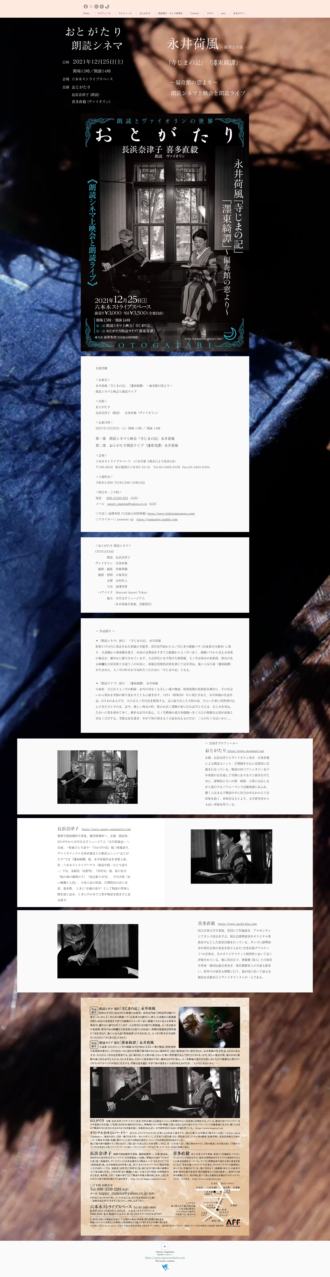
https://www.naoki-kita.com (237, 923)
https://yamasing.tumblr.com (157, 519)
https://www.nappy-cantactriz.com (106, 829)
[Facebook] (86, 6)
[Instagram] (96, 6)
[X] (91, 6)
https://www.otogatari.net (245, 750)
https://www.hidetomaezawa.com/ (171, 513)
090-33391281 (117, 498)
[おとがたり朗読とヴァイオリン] (107, 6)
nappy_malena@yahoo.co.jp (127, 503)
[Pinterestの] (102, 6)
